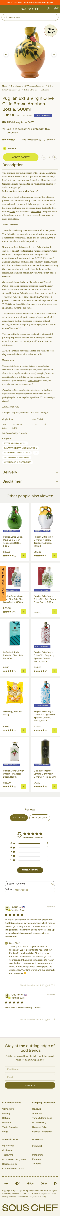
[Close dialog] (56, 595)
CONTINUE (44, 620)
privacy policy (52, 624)
